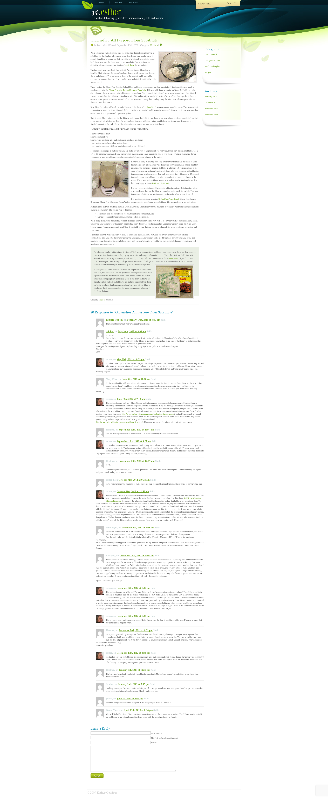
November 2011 (211, 108)
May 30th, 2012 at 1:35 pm (131, 359)
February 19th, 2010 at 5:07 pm (143, 319)
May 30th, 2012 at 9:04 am (132, 331)
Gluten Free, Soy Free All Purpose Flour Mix (127, 90)
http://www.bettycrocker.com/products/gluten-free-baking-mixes (148, 413)
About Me (117, 2)
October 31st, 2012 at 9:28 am (134, 479)
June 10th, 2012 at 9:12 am (131, 399)
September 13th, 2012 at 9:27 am (134, 441)
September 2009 (211, 114)
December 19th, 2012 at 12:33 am (137, 555)
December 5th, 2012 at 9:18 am (138, 527)
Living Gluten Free (212, 60)
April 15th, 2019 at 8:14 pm (138, 710)
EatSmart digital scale (160, 183)
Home (101, 2)
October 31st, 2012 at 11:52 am (133, 491)
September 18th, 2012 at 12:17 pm (137, 461)
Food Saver (174, 258)
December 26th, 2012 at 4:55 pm (133, 653)
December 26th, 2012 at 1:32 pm (136, 630)
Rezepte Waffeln (114, 319)
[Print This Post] (161, 45)
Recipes (154, 45)
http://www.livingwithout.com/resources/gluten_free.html (119, 422)
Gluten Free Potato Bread (168, 198)
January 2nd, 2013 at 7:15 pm (133, 684)
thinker (110, 331)
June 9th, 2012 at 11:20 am (136, 379)
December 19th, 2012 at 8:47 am (133, 588)
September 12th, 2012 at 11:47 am (136, 429)
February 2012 (211, 96)
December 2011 (211, 102)
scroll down (129, 65)
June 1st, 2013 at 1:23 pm (130, 698)
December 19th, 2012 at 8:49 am (133, 616)
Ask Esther (133, 2)
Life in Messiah (211, 54)
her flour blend (150, 107)
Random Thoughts (212, 66)
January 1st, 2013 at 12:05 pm (134, 670)
